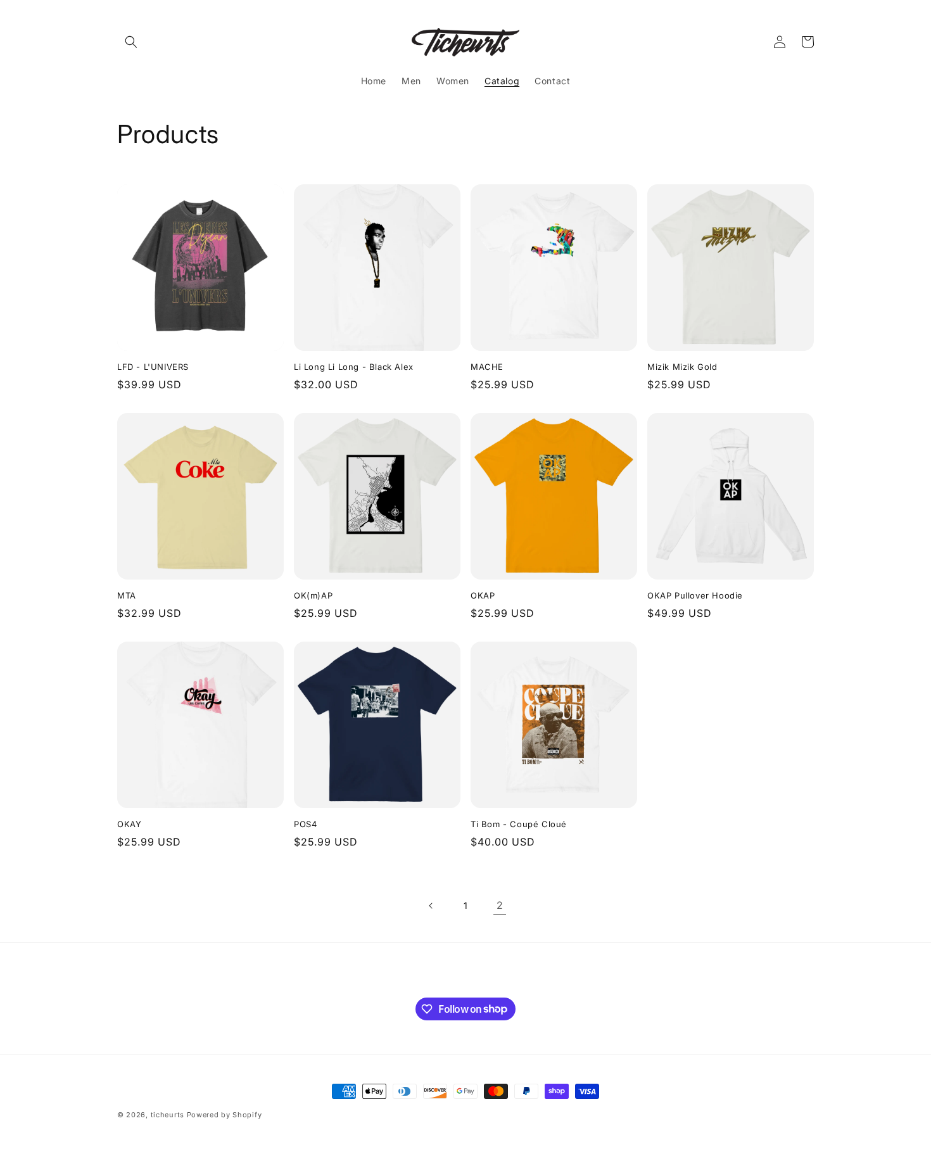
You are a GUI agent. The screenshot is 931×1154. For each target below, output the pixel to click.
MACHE (487, 367)
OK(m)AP (313, 595)
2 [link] (500, 905)
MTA (126, 595)
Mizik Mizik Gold (682, 367)
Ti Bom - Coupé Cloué (519, 824)
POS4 (305, 824)
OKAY (129, 824)
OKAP (483, 595)
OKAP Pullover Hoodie (695, 595)
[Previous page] (431, 906)
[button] (131, 42)
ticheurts (167, 1114)
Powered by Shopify (224, 1114)
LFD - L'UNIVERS (153, 367)
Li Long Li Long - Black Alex (354, 367)
